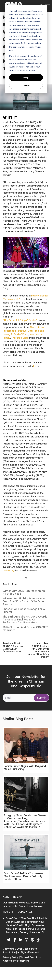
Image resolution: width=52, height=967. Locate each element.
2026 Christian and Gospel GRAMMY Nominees (25, 628)
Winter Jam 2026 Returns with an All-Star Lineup (24, 592)
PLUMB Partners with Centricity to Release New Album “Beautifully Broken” (38, 651)
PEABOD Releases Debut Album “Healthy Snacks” (13, 649)
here (35, 366)
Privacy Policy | (11, 957)
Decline (26, 85)
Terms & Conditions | (31, 957)
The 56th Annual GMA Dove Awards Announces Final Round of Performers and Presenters (25, 619)
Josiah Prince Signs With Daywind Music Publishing (25, 767)
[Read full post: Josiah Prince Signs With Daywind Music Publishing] (26, 745)
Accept (26, 77)
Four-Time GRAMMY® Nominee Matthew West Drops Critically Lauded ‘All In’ (23, 876)
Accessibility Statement (16, 960)
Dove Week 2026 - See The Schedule (26, 918)
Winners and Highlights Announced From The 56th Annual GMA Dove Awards (24, 601)
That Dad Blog (19, 337)
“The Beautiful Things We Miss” (20, 320)
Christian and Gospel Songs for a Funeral (24, 610)
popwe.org (9, 570)
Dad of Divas (21, 334)
